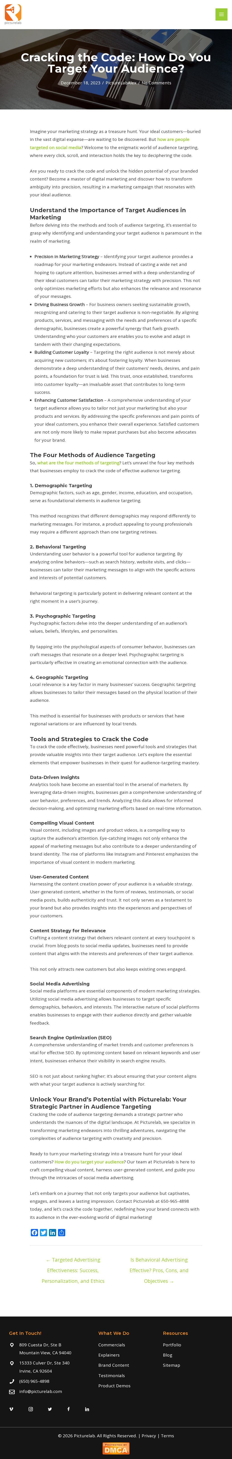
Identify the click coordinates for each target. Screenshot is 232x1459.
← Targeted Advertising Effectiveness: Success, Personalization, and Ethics (73, 1261)
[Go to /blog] (192, 1355)
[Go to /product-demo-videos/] (126, 1386)
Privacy (149, 1436)
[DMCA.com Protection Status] (116, 1448)
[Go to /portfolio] (192, 1345)
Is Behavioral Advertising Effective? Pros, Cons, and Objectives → (159, 1261)
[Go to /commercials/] (126, 1345)
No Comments (156, 83)
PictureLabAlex (121, 83)
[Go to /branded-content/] (126, 1365)
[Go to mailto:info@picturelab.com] (49, 1391)
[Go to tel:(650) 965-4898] (49, 1381)
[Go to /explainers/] (126, 1355)
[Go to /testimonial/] (126, 1376)
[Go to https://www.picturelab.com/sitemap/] (192, 1365)
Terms (167, 1436)
